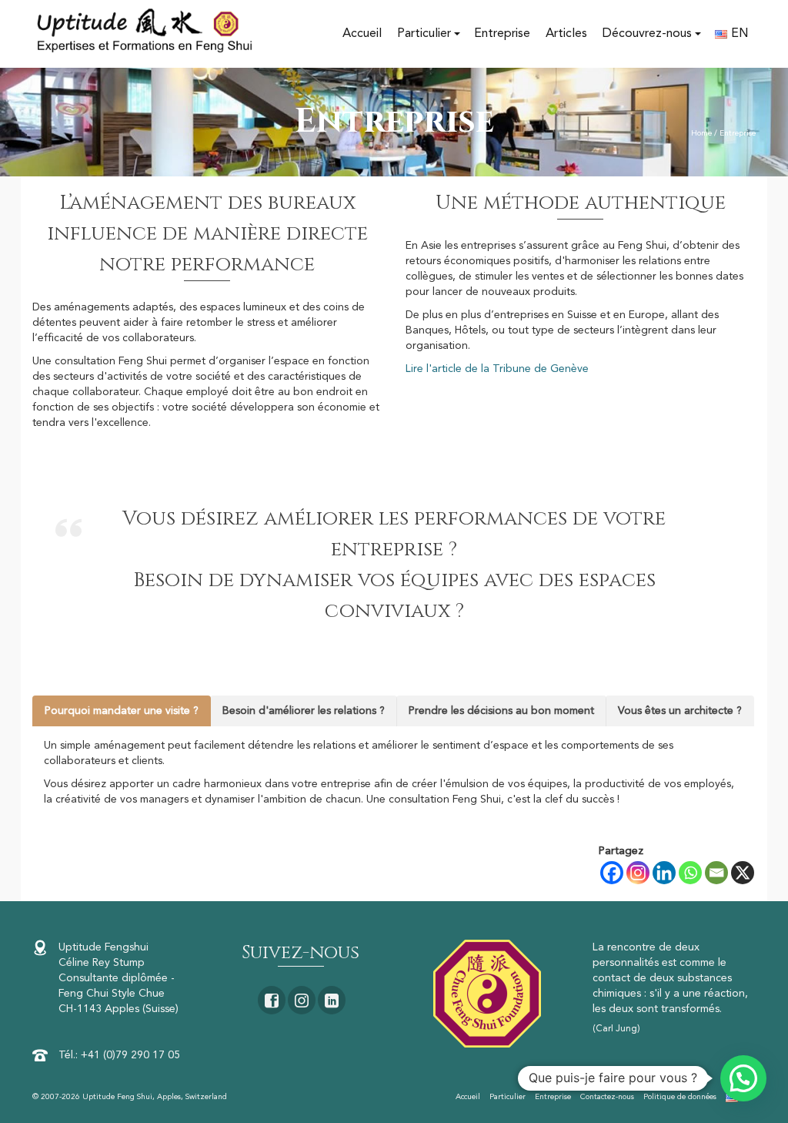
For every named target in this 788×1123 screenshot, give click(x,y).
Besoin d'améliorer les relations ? (303, 711)
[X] (742, 872)
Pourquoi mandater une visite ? (122, 711)
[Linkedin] (664, 872)
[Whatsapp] (690, 872)
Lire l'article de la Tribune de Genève (497, 369)
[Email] (716, 872)
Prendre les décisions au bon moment (501, 711)
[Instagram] (637, 872)
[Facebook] (611, 872)
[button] (743, 1078)
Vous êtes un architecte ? (680, 711)
